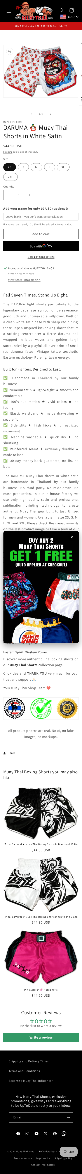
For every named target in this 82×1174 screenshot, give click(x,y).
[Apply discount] (41, 587)
